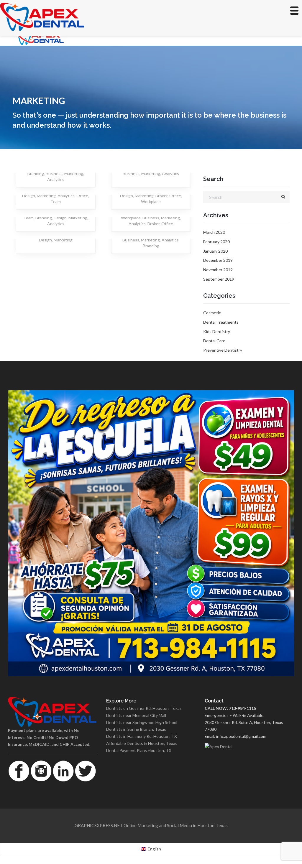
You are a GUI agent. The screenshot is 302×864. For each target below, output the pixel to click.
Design (28, 195)
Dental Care (214, 340)
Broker (161, 195)
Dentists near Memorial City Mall (136, 715)
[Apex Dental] (249, 746)
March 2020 (214, 232)
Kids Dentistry (216, 331)
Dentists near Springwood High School (141, 722)
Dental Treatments (221, 322)
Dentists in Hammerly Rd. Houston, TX (141, 736)
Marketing (73, 173)
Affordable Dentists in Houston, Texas (141, 743)
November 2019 (218, 269)
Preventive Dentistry (222, 350)
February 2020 (216, 241)
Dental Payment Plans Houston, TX (138, 750)
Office (82, 195)
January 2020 (215, 251)
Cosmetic (212, 312)
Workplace (151, 201)
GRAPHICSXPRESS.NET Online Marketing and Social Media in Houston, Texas (151, 825)
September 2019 (218, 279)
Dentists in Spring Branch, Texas (136, 729)
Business (54, 173)
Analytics (55, 179)
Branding (35, 173)
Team (55, 201)
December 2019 (218, 260)
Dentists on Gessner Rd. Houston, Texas (144, 708)
